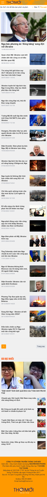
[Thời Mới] (23, 490)
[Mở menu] (3, 2)
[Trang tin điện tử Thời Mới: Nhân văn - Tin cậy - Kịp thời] (13, 2)
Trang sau (41, 346)
